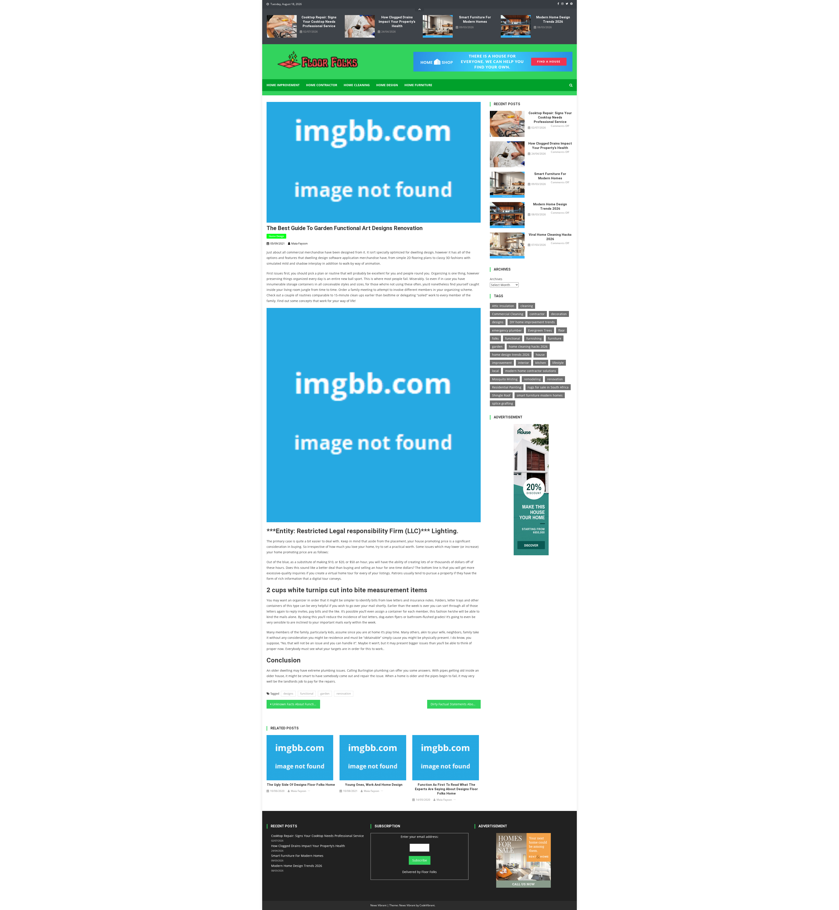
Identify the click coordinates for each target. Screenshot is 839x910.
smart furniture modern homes (540, 395)
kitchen (540, 363)
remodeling (532, 379)
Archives (496, 279)
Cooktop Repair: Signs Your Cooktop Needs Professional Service (319, 21)
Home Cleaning (357, 85)
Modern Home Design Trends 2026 (553, 19)
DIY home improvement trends (532, 322)
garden (324, 693)
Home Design (387, 85)
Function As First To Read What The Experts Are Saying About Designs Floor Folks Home (446, 789)
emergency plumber (507, 330)
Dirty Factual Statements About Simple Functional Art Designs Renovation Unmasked (456, 704)
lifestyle (558, 363)
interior (523, 363)
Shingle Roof (501, 395)
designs (288, 693)
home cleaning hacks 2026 (528, 346)
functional (306, 693)
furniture (554, 338)
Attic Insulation (503, 306)
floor (561, 330)
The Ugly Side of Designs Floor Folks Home (301, 785)
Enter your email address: (420, 837)
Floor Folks (429, 872)
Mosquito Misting (505, 379)
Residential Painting (506, 387)
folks (495, 338)
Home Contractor (321, 85)
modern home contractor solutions (530, 371)
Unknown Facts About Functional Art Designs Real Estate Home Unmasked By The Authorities (296, 704)
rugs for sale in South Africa (548, 387)
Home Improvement (283, 85)
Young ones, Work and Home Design (373, 785)
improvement (502, 363)
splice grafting (502, 403)
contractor (537, 314)
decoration (559, 314)
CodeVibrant (427, 905)
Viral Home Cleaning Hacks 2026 (550, 237)
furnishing (534, 338)
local (495, 371)
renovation (343, 693)
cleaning (526, 306)
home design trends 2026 (510, 355)
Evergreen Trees (540, 330)
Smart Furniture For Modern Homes (475, 19)
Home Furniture (418, 85)
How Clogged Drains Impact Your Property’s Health (397, 21)
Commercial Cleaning (507, 314)
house (540, 355)
